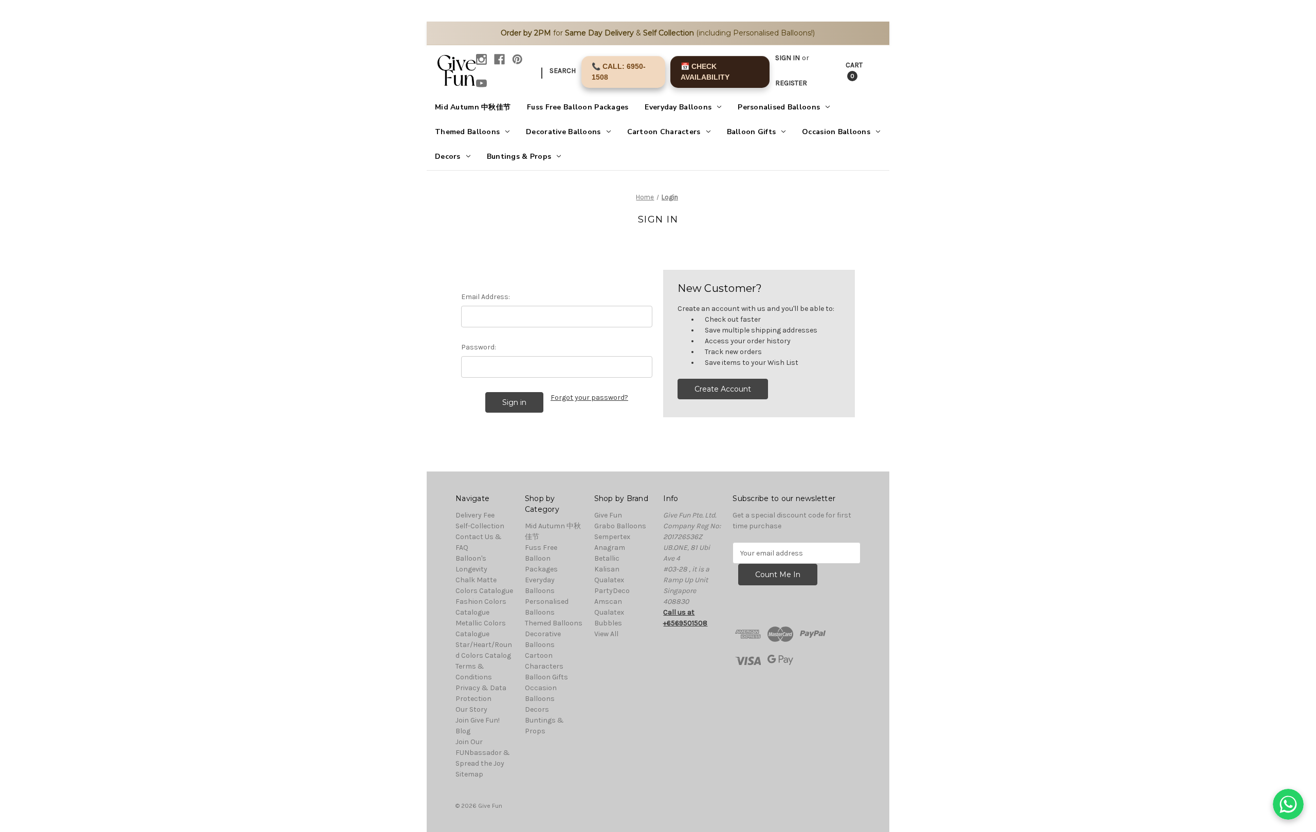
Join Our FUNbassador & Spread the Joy (482, 752)
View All (606, 634)
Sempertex (612, 536)
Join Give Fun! (477, 720)
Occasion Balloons (836, 132)
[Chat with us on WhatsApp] (1288, 804)
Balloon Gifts (751, 132)
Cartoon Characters (664, 132)
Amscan (608, 601)
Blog (462, 731)
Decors (448, 156)
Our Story (471, 709)
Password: (478, 347)
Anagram (609, 547)
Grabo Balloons (620, 526)
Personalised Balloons (779, 107)
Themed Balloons (467, 132)
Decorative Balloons (563, 132)
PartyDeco (612, 590)
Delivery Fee (475, 515)
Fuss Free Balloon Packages (577, 107)
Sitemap (469, 774)
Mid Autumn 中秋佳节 (472, 107)
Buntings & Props (519, 156)
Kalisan (606, 569)
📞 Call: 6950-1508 (619, 71)
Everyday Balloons (678, 107)
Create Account (722, 389)
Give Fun (608, 515)
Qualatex (609, 580)
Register (791, 83)
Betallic (606, 558)
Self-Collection (479, 526)
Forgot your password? (589, 397)
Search (563, 70)
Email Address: (485, 296)
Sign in (787, 57)
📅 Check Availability (705, 71)
